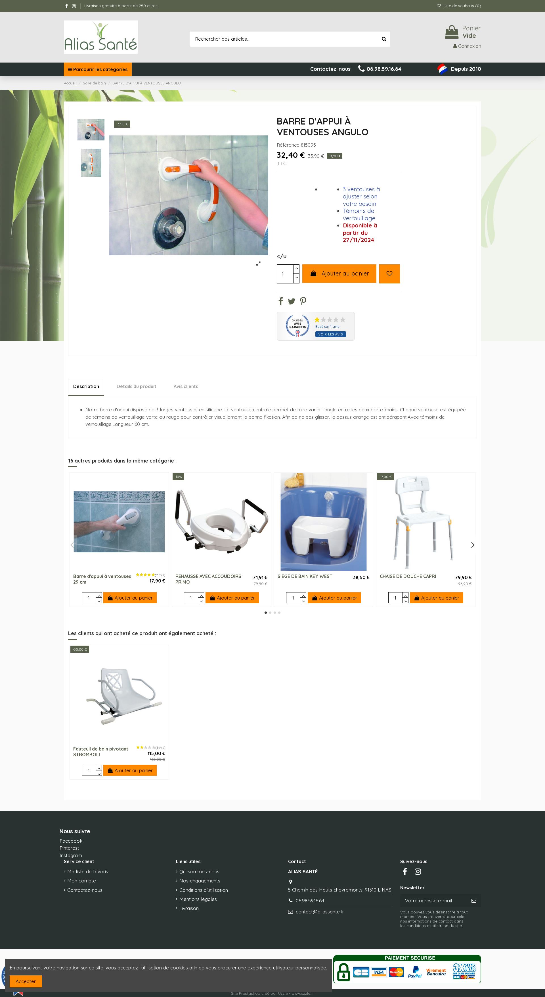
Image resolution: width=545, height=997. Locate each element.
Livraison (189, 908)
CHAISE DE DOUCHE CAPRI (408, 576)
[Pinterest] (303, 302)
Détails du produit (136, 386)
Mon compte (81, 881)
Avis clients (186, 386)
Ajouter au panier (345, 273)
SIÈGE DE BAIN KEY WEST (305, 576)
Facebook (71, 841)
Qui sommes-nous (199, 871)
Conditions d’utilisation (203, 890)
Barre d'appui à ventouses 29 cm (102, 578)
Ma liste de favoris (87, 871)
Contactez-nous (84, 890)
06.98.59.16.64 (310, 900)
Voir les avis (330, 334)
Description (86, 386)
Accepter (26, 981)
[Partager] (280, 302)
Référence (288, 145)
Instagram (71, 855)
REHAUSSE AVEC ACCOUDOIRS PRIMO (208, 578)
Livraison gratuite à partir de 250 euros (121, 5)
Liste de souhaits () (461, 5)
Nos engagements (199, 881)
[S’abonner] (474, 900)
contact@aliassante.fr (320, 912)
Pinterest (69, 848)
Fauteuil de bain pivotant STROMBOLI (100, 751)
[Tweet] (291, 302)
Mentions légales (198, 899)
